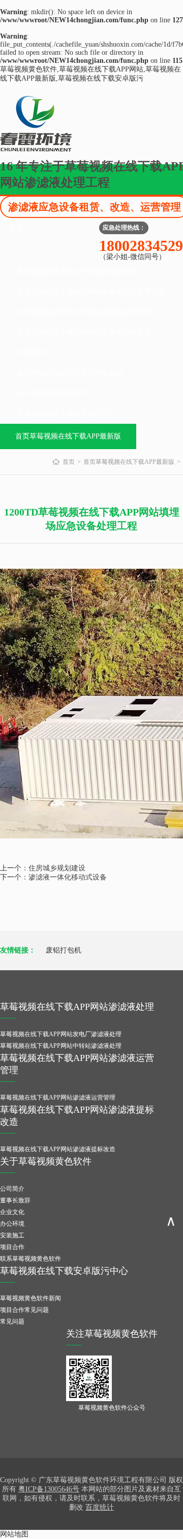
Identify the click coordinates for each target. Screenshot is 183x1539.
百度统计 (99, 1507)
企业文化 (12, 1212)
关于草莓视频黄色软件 (52, 393)
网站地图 (14, 1534)
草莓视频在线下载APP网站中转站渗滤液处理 (60, 1045)
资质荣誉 (31, 352)
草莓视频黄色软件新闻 (30, 1298)
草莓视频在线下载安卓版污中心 (66, 413)
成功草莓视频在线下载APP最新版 (70, 373)
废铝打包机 (63, 950)
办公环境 (12, 1223)
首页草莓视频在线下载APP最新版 (68, 436)
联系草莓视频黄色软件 (30, 1258)
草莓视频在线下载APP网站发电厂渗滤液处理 (60, 1034)
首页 (16, 228)
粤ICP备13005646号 (48, 1489)
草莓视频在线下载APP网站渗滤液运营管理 (84, 312)
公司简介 (12, 1188)
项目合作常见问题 (24, 1309)
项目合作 (12, 1247)
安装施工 (12, 1235)
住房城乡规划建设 (56, 868)
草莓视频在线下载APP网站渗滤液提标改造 (84, 332)
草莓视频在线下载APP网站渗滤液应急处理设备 (91, 292)
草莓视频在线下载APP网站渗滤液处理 (77, 271)
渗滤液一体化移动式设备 (67, 877)
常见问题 (12, 1321)
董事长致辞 (15, 1200)
